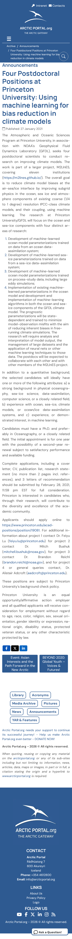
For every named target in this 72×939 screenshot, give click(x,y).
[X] (32, 914)
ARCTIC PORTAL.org (36, 28)
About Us (36, 893)
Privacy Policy (36, 898)
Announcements (42, 712)
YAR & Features (24, 720)
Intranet (41, 6)
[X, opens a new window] (15, 648)
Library (18, 695)
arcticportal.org (24, 758)
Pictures (50, 703)
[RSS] (53, 914)
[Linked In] (40, 914)
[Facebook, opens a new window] (6, 648)
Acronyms (40, 695)
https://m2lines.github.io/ (22, 177)
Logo (36, 902)
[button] (63, 56)
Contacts (58, 6)
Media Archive (24, 703)
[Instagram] (47, 914)
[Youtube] (19, 914)
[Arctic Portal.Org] (36, 17)
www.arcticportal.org (16, 776)
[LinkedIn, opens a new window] (23, 648)
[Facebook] (26, 914)
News (16, 712)
